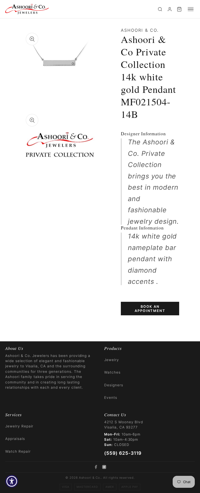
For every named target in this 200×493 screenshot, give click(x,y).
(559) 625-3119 (122, 453)
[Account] (169, 9)
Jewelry (111, 360)
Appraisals (15, 439)
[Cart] (179, 9)
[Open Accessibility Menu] (11, 481)
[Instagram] (104, 467)
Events (110, 397)
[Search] (160, 9)
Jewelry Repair (19, 426)
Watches (112, 372)
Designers (113, 385)
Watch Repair (18, 451)
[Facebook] (95, 467)
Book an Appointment (150, 308)
